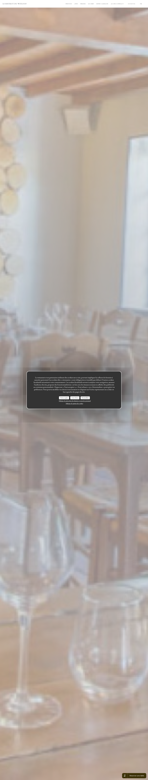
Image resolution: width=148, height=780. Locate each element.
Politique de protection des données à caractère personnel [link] (75, 401)
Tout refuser (74, 398)
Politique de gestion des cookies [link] (74, 403)
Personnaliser (85, 398)
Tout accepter (64, 398)
